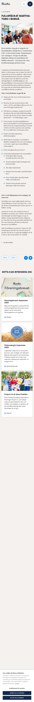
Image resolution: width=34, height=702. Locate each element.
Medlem (13, 257)
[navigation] (5, 4)
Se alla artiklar (8, 242)
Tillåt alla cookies (17, 697)
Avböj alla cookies (17, 693)
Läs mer (17, 683)
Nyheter (5, 257)
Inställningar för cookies (17, 688)
